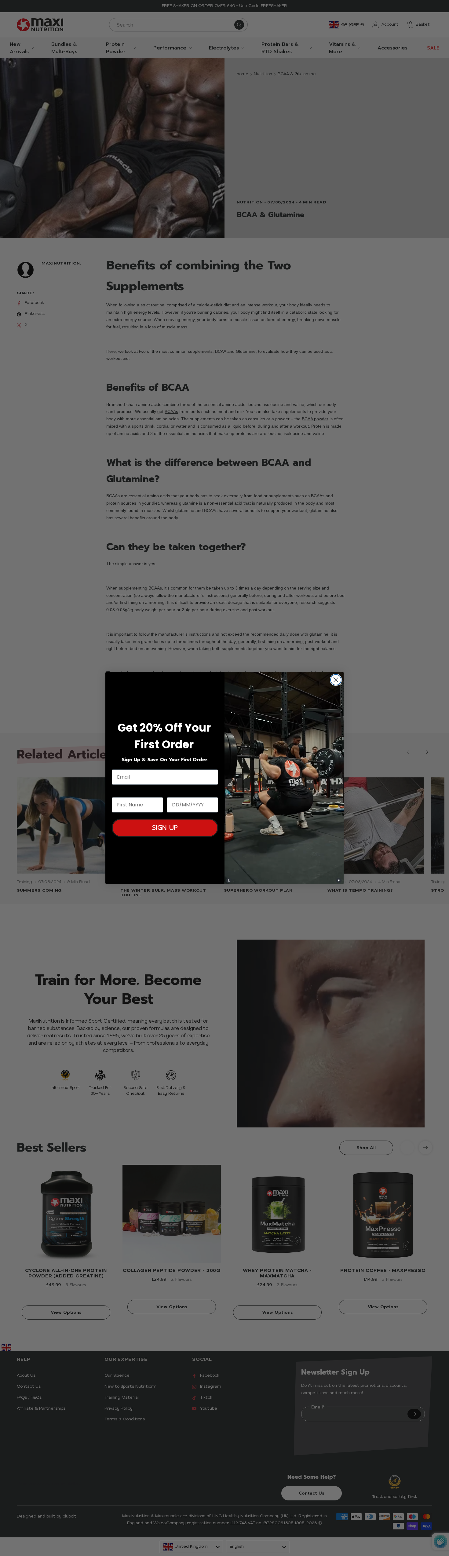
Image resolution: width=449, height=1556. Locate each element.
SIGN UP (165, 828)
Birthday (178, 791)
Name (119, 791)
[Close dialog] (335, 679)
